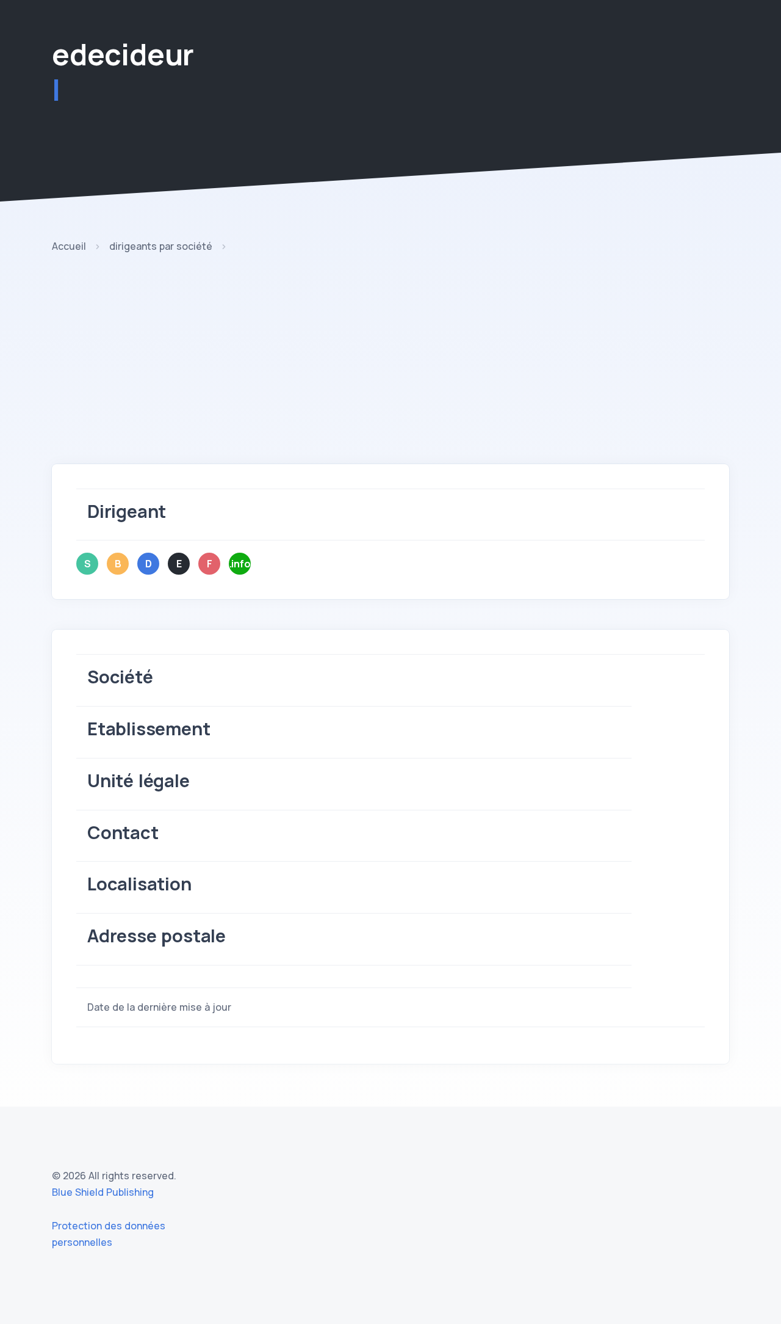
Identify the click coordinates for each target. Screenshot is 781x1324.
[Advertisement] (390, 372)
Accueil (69, 246)
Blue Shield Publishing (103, 1192)
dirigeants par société (160, 246)
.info (240, 563)
